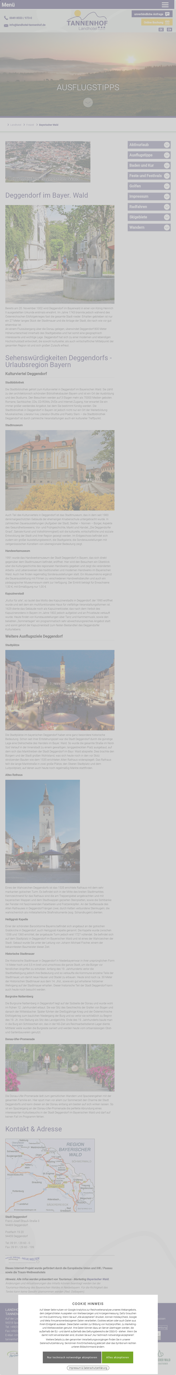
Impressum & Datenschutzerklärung (88, 1368)
